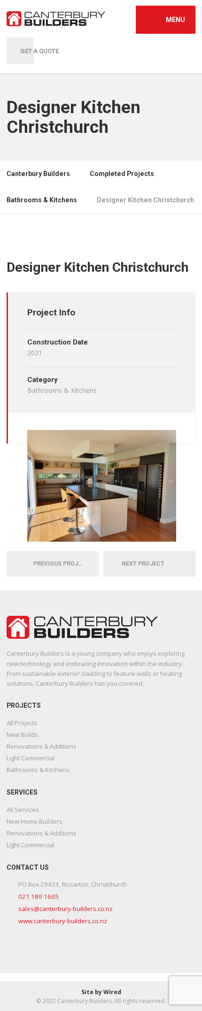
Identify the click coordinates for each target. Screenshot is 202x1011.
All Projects (22, 723)
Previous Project (59, 563)
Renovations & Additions (42, 746)
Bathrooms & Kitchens (38, 770)
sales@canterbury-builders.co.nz (65, 908)
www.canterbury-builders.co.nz (62, 921)
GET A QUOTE (27, 50)
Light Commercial (30, 758)
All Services (23, 809)
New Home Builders (34, 821)
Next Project (145, 563)
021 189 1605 (38, 896)
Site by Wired (101, 992)
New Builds (22, 734)
